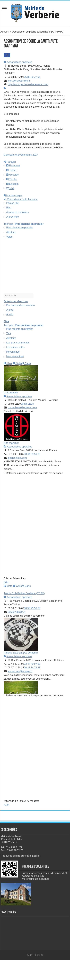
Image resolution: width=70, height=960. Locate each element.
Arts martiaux (11, 442)
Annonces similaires (17, 212)
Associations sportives (19, 61)
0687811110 (27, 403)
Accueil (4, 31)
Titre (8, 333)
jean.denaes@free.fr (19, 80)
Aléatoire (11, 232)
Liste (9, 363)
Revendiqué (13, 351)
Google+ (13, 174)
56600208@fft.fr (16, 611)
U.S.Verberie (11, 392)
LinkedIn (13, 183)
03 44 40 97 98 (32, 663)
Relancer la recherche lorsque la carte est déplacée (34, 473)
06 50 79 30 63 (32, 608)
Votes (9, 236)
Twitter (12, 170)
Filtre (6, 321)
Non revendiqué (15, 356)
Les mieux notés (15, 347)
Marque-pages (14, 195)
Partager (11, 161)
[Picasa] (38, 955)
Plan (8, 207)
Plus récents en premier (19, 227)
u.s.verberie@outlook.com (22, 407)
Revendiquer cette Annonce (22, 199)
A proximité (12, 216)
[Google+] (32, 955)
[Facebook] (35, 955)
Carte (27, 363)
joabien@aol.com (17, 457)
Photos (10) (12, 202)
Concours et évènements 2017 (21, 154)
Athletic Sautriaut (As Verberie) (21, 652)
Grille (18, 363)
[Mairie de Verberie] (35, 12)
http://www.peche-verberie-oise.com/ (28, 84)
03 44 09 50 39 (32, 454)
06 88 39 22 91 (32, 76)
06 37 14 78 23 (32, 667)
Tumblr (12, 179)
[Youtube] (42, 955)
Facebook (14, 165)
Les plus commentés (18, 342)
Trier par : (23, 223)
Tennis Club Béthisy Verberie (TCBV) (24, 593)
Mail (11, 188)
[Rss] (28, 955)
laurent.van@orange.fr (20, 671)
